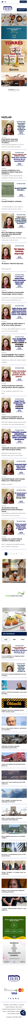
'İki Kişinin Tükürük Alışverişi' (12, 263)
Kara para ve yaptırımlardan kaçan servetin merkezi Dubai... (14, 855)
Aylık (5, 639)
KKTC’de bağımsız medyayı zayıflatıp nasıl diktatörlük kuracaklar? (12, 234)
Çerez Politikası (11, 1013)
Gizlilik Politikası (11, 1011)
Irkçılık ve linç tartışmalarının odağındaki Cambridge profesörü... (13, 891)
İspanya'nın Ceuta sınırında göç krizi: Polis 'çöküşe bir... (13, 783)
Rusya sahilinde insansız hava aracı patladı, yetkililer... (13, 837)
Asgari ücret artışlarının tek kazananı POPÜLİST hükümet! (13, 417)
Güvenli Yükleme (21, 1009)
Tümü (22, 639)
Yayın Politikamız (13, 1004)
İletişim (18, 1013)
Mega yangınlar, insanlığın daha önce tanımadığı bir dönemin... (12, 801)
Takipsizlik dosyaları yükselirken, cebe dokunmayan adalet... (14, 448)
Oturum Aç (23, 1)
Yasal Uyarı (21, 1004)
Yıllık (14, 639)
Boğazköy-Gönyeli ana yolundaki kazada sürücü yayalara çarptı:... (13, 710)
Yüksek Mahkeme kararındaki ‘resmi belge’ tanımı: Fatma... (13, 293)
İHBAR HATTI (22, 9)
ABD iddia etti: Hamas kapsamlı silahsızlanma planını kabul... (10, 747)
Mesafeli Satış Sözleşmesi (9, 1009)
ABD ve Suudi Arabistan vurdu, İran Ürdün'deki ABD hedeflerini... (12, 819)
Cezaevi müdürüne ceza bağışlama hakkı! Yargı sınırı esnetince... (12, 172)
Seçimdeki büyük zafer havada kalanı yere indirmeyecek (13, 480)
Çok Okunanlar (9, 633)
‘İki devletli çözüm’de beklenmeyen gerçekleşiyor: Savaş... (12, 509)
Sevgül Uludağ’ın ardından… (12, 201)
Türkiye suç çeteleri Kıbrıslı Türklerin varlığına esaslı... (12, 540)
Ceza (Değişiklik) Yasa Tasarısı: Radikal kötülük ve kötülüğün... (13, 355)
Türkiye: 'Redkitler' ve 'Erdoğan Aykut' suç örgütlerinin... (14, 873)
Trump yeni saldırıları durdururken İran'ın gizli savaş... (13, 765)
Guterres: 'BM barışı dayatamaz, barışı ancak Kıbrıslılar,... (14, 692)
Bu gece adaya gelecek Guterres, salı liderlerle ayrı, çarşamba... (14, 728)
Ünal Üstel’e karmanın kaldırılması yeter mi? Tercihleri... (10, 141)
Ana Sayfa (6, 1004)
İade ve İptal (19, 1007)
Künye (4, 1011)
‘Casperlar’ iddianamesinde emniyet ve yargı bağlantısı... (14, 909)
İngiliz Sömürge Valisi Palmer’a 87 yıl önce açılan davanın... (13, 324)
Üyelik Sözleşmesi (10, 1007)
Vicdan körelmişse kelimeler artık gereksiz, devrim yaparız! (13, 386)
